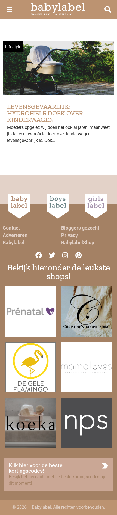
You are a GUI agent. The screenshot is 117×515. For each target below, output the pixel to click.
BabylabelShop (77, 242)
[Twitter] (52, 255)
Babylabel (13, 242)
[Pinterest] (78, 255)
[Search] (107, 9)
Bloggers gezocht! (81, 228)
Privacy (69, 235)
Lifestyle (13, 46)
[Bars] (9, 9)
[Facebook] (38, 255)
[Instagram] (65, 255)
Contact (11, 228)
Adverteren (15, 235)
